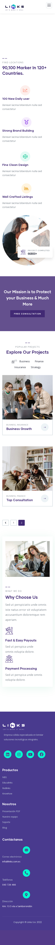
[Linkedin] (7, 754)
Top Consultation (19, 500)
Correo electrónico (12, 857)
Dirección (7, 901)
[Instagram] (19, 754)
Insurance (22, 424)
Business (11, 424)
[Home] (13, 726)
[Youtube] (30, 754)
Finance (21, 496)
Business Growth (19, 429)
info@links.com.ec (11, 861)
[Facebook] (41, 754)
